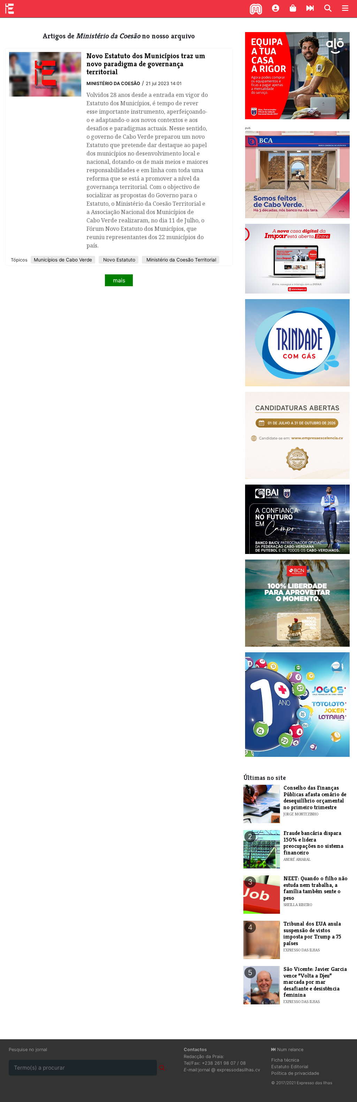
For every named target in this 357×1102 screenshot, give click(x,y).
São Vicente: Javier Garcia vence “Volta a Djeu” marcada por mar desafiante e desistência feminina (315, 981)
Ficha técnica (285, 1060)
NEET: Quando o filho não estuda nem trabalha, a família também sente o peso (315, 888)
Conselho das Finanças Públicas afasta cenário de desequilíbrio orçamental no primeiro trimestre (314, 797)
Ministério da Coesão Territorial (180, 260)
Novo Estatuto (118, 260)
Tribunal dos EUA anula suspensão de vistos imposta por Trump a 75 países (312, 933)
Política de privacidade (295, 1073)
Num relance (289, 1049)
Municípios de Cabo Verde (63, 260)
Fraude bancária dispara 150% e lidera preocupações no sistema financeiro (313, 842)
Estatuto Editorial (289, 1066)
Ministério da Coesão (113, 83)
